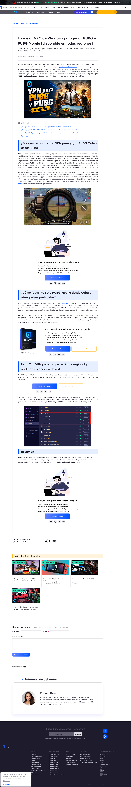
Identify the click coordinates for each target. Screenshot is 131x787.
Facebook (105, 774)
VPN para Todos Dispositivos (56, 774)
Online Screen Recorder (37, 772)
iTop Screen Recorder (36, 756)
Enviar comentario (21, 655)
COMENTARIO (17, 636)
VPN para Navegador (54, 772)
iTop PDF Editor (35, 768)
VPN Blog (68, 758)
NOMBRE (16, 632)
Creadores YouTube (105, 764)
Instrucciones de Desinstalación (88, 762)
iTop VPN (65, 303)
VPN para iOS (52, 760)
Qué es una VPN (70, 754)
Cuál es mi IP (69, 756)
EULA (117, 784)
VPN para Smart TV (54, 768)
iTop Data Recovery (36, 764)
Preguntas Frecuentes (86, 756)
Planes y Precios (35, 774)
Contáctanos (103, 756)
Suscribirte (78, 734)
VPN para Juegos (32, 23)
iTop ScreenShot (35, 762)
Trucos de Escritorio (71, 760)
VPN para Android (53, 762)
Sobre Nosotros (104, 754)
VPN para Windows (54, 754)
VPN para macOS (53, 756)
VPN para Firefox (53, 766)
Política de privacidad (107, 784)
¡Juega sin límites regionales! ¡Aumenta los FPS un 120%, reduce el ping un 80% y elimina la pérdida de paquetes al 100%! (67, 2)
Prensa (101, 758)
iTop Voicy (33, 760)
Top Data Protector (36, 766)
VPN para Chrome (53, 764)
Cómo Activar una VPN (86, 760)
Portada (16, 23)
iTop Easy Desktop (35, 758)
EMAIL (46, 632)
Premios (102, 760)
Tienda (96, 7)
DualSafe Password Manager (38, 770)
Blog (58, 12)
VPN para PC (52, 758)
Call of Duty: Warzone (68, 67)
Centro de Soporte (85, 754)
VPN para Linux (53, 770)
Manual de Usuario (85, 758)
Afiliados (102, 762)
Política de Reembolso (92, 784)
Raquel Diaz (22, 56)
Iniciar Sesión (125, 7)
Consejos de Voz (70, 762)
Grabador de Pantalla (72, 764)
